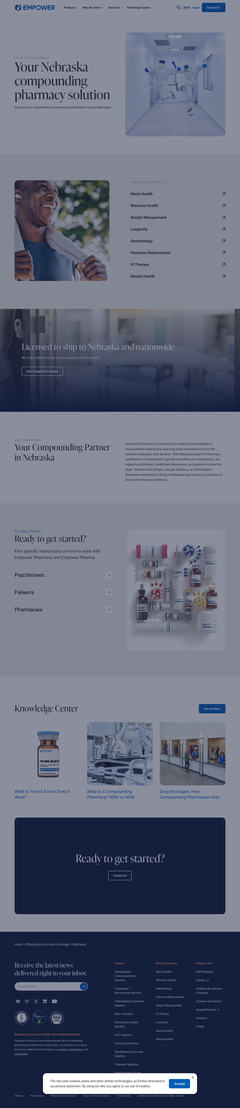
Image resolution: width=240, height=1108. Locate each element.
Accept (179, 1084)
